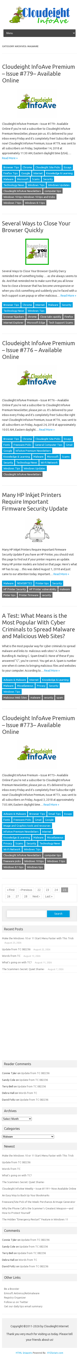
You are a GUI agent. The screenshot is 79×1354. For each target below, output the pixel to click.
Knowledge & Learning (59, 173)
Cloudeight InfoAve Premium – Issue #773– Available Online (38, 725)
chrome (32, 316)
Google (25, 173)
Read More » (10, 158)
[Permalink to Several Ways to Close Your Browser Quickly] (39, 266)
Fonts (6, 444)
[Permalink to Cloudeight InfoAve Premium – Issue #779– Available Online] (39, 119)
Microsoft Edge (36, 322)
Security (48, 179)
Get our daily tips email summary (23, 1306)
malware (65, 589)
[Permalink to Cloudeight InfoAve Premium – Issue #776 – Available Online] (39, 395)
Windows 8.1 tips (35, 202)
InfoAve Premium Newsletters (33, 450)
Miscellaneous (25, 685)
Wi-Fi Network (49, 462)
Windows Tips (36, 185)
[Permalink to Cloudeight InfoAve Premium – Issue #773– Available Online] (39, 770)
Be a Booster (11, 1288)
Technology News (13, 185)
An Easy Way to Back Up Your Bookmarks (25, 1195)
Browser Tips (11, 167)
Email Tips (55, 813)
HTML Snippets (24, 1353)
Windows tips (35, 867)
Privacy (41, 685)
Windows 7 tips (12, 202)
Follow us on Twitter (16, 1302)
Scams (36, 179)
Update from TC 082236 (16, 949)
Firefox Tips (10, 173)
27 (17, 896)
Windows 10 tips (34, 861)
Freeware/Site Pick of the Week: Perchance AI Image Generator (38, 1201)
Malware (8, 179)
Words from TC (11, 955)
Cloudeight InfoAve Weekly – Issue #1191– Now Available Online (39, 1188)
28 (25, 896)
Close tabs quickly (50, 316)
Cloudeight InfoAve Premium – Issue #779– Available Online (38, 73)
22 (39, 890)
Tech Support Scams (61, 322)
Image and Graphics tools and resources (27, 825)
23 (47, 890)
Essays (68, 167)
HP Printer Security (14, 589)
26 (8, 896)
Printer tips (42, 583)
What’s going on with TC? (17, 962)
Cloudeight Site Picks (47, 167)
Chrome (27, 167)
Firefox (69, 316)
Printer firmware (28, 595)
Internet (38, 173)
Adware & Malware (14, 679)
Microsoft (23, 179)
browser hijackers (13, 316)
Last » (48, 896)
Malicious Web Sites (15, 697)
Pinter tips (9, 595)
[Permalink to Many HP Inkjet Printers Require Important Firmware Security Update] (39, 544)
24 (56, 890)
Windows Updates (59, 185)
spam (60, 697)
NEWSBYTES (24, 583)
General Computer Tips (48, 444)
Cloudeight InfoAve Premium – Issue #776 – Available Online (38, 350)
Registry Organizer (15, 1297)
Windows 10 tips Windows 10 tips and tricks (29, 196)
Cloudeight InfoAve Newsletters (22, 191)
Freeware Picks (22, 444)
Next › (36, 896)
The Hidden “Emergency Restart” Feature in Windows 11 (35, 1219)
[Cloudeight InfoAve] (39, 23)
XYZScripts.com (55, 1353)
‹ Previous (26, 890)
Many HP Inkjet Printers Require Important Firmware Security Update (35, 502)
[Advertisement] (39, 1016)
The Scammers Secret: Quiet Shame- (23, 969)
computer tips (53, 191)
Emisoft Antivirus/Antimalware (22, 1293)
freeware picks (12, 861)
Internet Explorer (13, 322)
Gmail (69, 444)
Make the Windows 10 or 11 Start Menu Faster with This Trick (38, 938)
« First (11, 890)
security (46, 595)
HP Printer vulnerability (42, 589)
